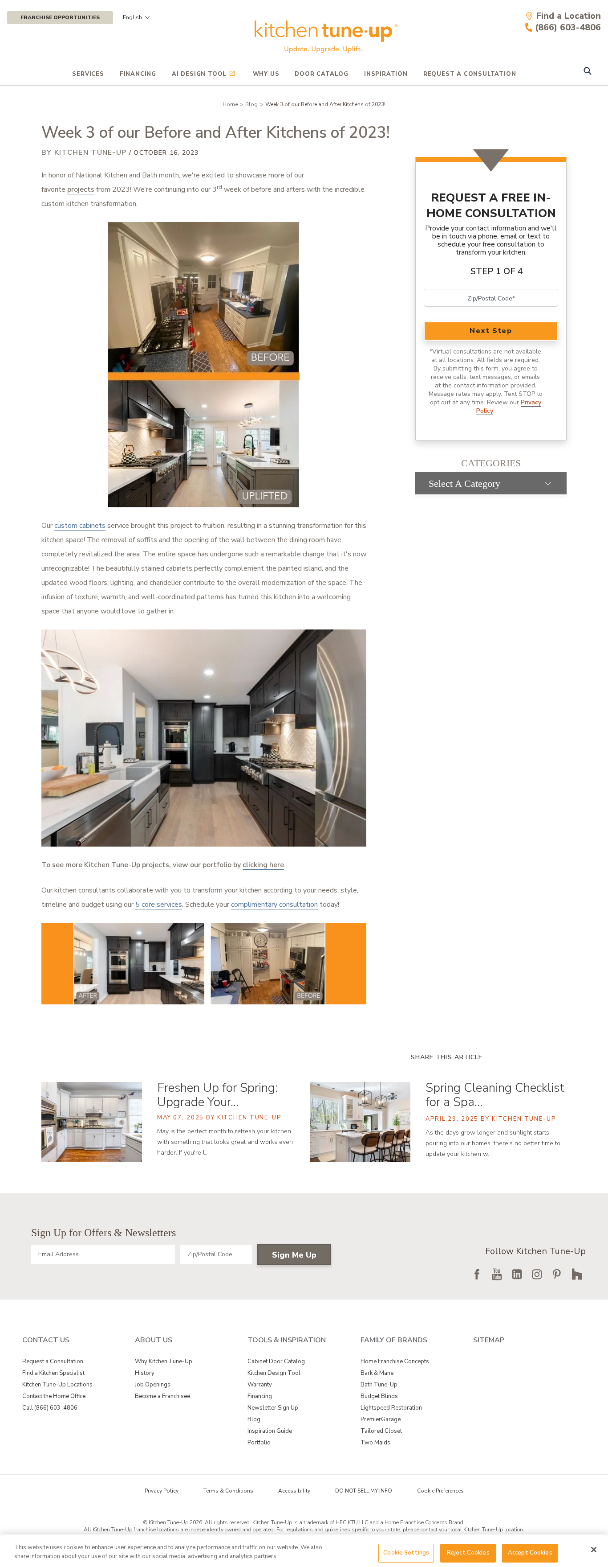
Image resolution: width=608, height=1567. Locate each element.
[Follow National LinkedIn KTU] (517, 1274)
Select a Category (464, 483)
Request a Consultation (52, 1361)
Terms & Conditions (228, 1490)
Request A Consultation (469, 74)
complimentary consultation (274, 904)
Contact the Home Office (53, 1396)
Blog (251, 104)
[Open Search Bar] (587, 72)
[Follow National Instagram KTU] (537, 1274)
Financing (138, 74)
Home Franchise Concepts (395, 1361)
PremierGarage (381, 1419)
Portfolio (259, 1443)
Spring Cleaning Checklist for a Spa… (495, 1094)
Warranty (259, 1385)
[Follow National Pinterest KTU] (557, 1274)
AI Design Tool (199, 74)
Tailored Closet (381, 1431)
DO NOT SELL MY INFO (363, 1490)
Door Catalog (322, 74)
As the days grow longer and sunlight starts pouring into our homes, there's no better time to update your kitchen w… (493, 1143)
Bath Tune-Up (379, 1385)
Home (230, 104)
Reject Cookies (468, 1553)
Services (88, 74)
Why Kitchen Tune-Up (163, 1361)
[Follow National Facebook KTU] (477, 1274)
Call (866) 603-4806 (49, 1408)
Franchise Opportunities (60, 17)
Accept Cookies (530, 1553)
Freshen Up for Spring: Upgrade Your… (217, 1094)
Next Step (491, 331)
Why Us (266, 74)
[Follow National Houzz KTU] (577, 1274)
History (144, 1373)
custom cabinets (79, 526)
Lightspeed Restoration (391, 1408)
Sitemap (488, 1340)
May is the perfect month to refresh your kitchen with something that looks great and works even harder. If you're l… (225, 1142)
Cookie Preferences (440, 1490)
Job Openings (152, 1385)
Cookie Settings (406, 1553)
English (132, 17)
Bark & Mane (377, 1373)
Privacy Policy (161, 1490)
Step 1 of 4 (496, 271)
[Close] (594, 1549)
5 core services (158, 904)
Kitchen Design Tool (273, 1373)
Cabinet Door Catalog (276, 1361)
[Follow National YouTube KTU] (497, 1274)
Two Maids (375, 1443)
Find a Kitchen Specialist (53, 1373)
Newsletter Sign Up (272, 1408)
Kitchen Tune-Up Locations (57, 1385)
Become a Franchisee (162, 1396)
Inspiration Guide (269, 1431)
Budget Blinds (379, 1396)
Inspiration (386, 74)
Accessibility (294, 1490)
